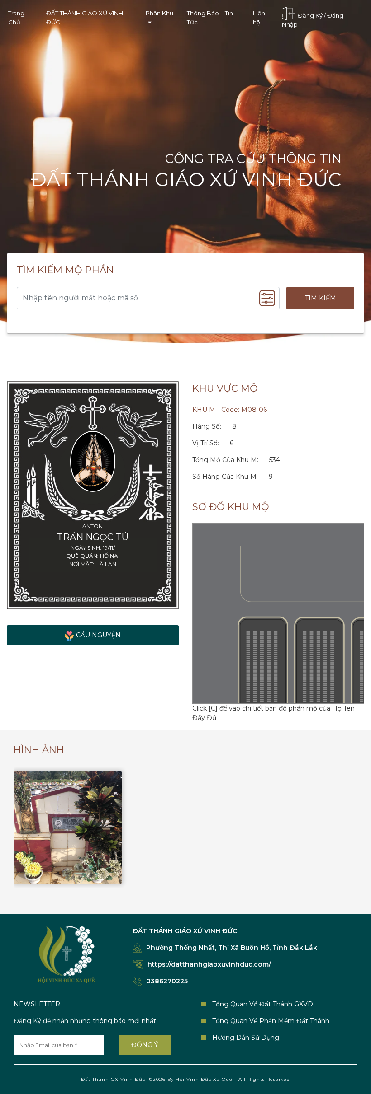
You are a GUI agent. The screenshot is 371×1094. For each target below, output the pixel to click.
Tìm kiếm (320, 298)
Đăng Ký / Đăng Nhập (312, 20)
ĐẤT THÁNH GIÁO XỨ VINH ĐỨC (84, 17)
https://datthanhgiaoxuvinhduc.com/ (209, 964)
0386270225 (167, 981)
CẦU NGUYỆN (98, 635)
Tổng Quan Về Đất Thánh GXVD (262, 1004)
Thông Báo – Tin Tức (210, 17)
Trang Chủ (16, 17)
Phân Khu (159, 13)
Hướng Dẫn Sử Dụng (245, 1037)
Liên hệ (259, 17)
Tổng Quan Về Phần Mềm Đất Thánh (270, 1021)
